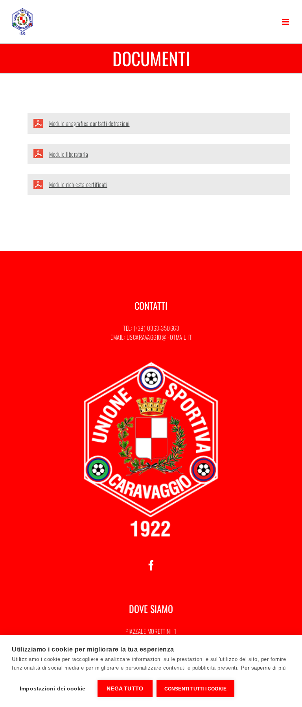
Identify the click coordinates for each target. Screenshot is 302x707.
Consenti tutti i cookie (195, 689)
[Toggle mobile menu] (286, 22)
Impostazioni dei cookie (53, 689)
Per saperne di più (263, 668)
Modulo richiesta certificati (78, 184)
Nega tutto (125, 689)
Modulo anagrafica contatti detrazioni (89, 123)
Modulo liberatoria (68, 154)
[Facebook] (151, 565)
